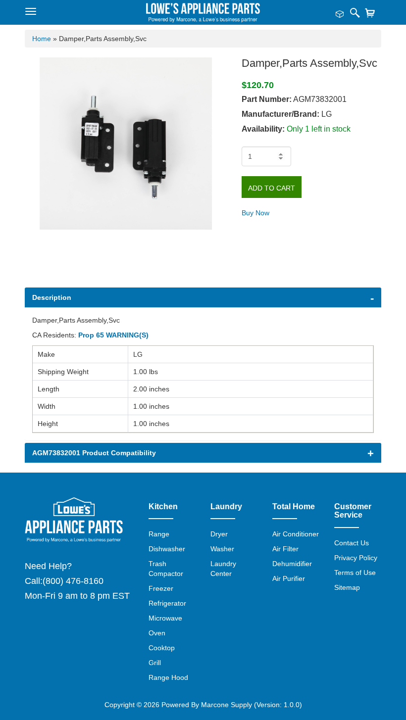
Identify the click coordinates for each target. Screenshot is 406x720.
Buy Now (255, 213)
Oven (157, 633)
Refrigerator (167, 603)
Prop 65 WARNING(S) (113, 335)
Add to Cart (271, 188)
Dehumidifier (292, 564)
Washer (222, 549)
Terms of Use (355, 572)
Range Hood (168, 677)
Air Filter (285, 549)
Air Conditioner (295, 534)
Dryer (219, 534)
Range (159, 534)
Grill (155, 663)
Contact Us (351, 543)
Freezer (161, 588)
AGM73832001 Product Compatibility (94, 453)
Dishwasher (167, 549)
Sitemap (347, 587)
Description (51, 297)
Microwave (165, 618)
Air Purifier (288, 578)
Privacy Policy (355, 558)
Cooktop (162, 648)
